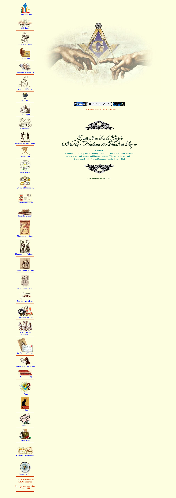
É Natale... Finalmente (25, 456)
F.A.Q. (25, 394)
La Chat (25, 410)
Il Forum (25, 426)
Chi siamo (25, 28)
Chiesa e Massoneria (25, 188)
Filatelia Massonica (25, 203)
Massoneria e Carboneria (25, 254)
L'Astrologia (25, 114)
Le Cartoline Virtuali (25, 353)
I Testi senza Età (25, 377)
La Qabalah (25, 58)
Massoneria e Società (25, 270)
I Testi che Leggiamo (25, 216)
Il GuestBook (25, 440)
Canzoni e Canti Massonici (25, 333)
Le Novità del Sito (25, 15)
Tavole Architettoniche (25, 72)
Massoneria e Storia (25, 236)
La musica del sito (25, 317)
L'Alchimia (25, 100)
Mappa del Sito (25, 474)
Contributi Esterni (25, 89)
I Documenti (25, 129)
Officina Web (25, 157)
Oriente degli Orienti (25, 289)
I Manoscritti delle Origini (25, 143)
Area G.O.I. (25, 172)
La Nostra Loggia (25, 44)
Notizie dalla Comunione (25, 367)
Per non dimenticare (25, 301)
